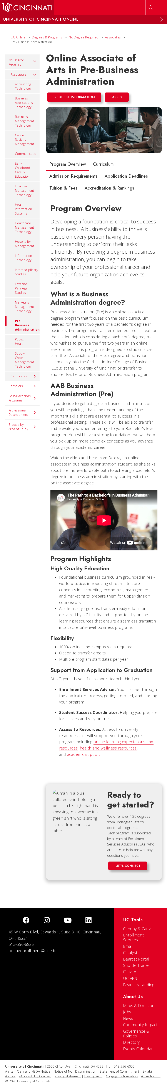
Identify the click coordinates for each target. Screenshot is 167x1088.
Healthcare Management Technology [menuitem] (24, 227)
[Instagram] (47, 921)
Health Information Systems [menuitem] (23, 209)
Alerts (9, 1071)
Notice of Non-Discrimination (75, 1071)
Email (128, 946)
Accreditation (150, 1076)
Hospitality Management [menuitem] (24, 243)
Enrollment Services (133, 937)
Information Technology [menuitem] (23, 258)
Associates (113, 37)
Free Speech (93, 1076)
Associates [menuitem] (18, 74)
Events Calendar (138, 1048)
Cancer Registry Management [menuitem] (24, 139)
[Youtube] (68, 921)
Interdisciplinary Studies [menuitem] (26, 272)
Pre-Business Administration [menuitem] (27, 325)
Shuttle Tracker (137, 965)
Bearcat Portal (136, 959)
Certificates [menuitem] (19, 376)
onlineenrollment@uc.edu (33, 950)
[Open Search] (150, 7)
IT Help (129, 971)
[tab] (67, 165)
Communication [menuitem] (26, 154)
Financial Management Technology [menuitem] (24, 190)
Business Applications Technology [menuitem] (24, 102)
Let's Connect (128, 865)
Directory (131, 1042)
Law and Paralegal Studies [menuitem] (21, 288)
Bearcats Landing (138, 984)
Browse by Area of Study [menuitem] (18, 427)
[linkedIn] (88, 921)
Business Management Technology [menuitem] (24, 121)
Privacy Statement (68, 1076)
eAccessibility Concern (35, 1076)
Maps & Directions (140, 1005)
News (128, 1018)
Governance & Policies (136, 1033)
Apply (117, 97)
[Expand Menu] (161, 19)
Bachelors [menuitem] (15, 386)
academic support (83, 754)
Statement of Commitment (119, 1071)
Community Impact (140, 1024)
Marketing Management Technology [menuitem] (24, 306)
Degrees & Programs (47, 37)
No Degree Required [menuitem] (16, 62)
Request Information (75, 97)
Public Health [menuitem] (20, 341)
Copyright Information (122, 1076)
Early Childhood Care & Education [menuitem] (22, 169)
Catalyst (130, 952)
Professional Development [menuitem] (18, 412)
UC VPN (130, 978)
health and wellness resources (108, 748)
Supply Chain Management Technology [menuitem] (24, 359)
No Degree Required (83, 37)
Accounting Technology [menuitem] (23, 86)
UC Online (18, 37)
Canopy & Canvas (139, 928)
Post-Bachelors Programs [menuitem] (19, 398)
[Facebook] (26, 921)
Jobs (127, 1011)
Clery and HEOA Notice (33, 1071)
